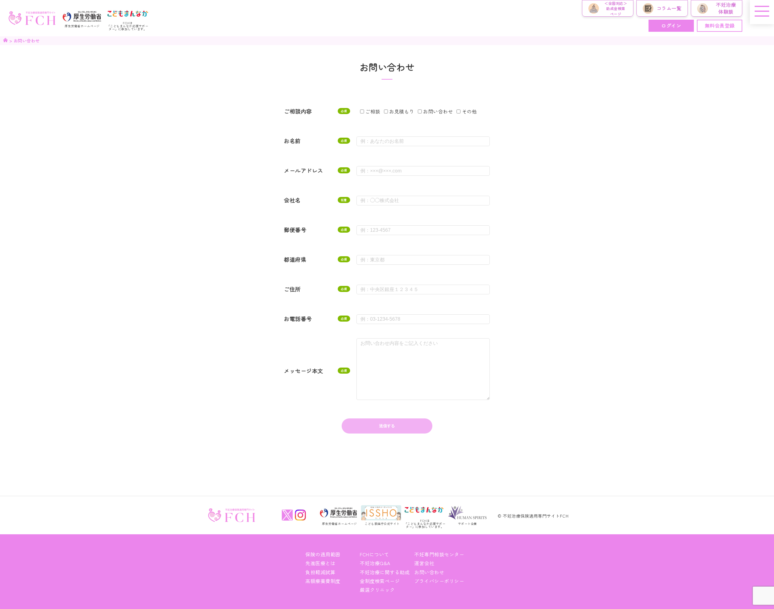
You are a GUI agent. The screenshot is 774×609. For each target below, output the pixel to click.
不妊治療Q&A (375, 563)
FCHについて (374, 554)
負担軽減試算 (320, 572)
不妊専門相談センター (439, 554)
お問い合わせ (429, 572)
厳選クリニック (377, 589)
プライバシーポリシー (439, 580)
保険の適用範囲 (322, 554)
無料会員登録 (720, 25)
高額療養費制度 (322, 580)
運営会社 (424, 563)
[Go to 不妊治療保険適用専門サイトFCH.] (5, 41)
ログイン (671, 25)
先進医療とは (320, 563)
